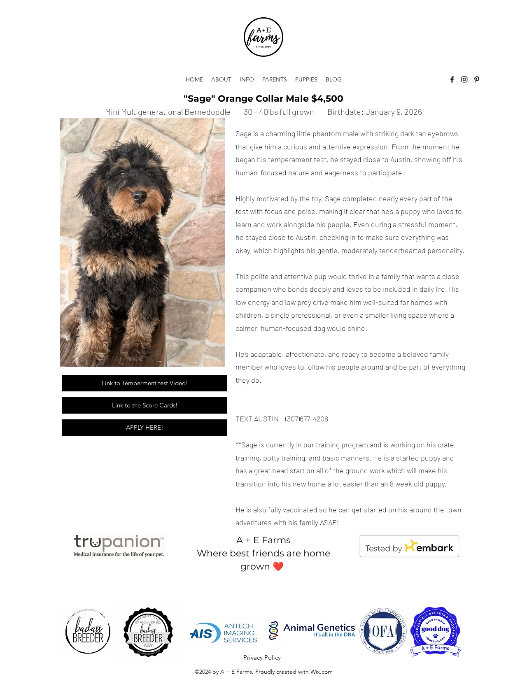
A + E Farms (263, 540)
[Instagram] (464, 79)
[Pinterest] (477, 79)
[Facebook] (452, 79)
